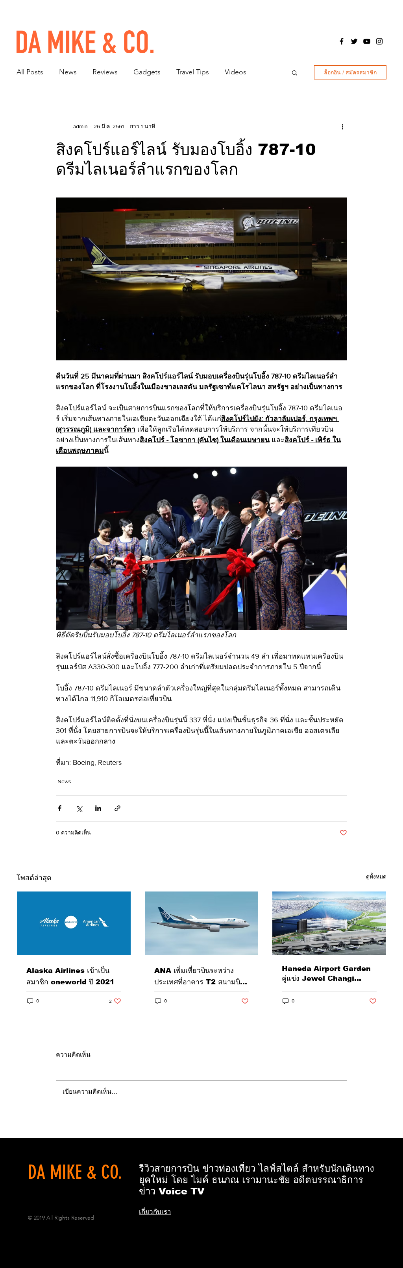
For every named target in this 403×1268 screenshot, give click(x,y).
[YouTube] (366, 41)
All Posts (30, 72)
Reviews (105, 72)
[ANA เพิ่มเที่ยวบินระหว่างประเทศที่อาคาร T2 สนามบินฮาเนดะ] (202, 923)
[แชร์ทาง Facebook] (59, 808)
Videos (235, 72)
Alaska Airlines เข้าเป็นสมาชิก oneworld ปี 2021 (70, 976)
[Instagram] (379, 41)
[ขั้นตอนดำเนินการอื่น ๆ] (342, 126)
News (68, 72)
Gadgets (147, 72)
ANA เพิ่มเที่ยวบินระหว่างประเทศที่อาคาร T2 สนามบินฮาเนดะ (199, 977)
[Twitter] (354, 41)
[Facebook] (341, 41)
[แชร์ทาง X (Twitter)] (79, 808)
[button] (294, 72)
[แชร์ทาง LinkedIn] (98, 808)
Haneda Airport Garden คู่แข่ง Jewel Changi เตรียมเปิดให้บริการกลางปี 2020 (326, 974)
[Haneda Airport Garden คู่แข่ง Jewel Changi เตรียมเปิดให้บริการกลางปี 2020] (329, 923)
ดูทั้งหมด (376, 876)
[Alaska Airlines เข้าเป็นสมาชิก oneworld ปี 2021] (74, 923)
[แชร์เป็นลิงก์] (117, 808)
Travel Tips (192, 72)
